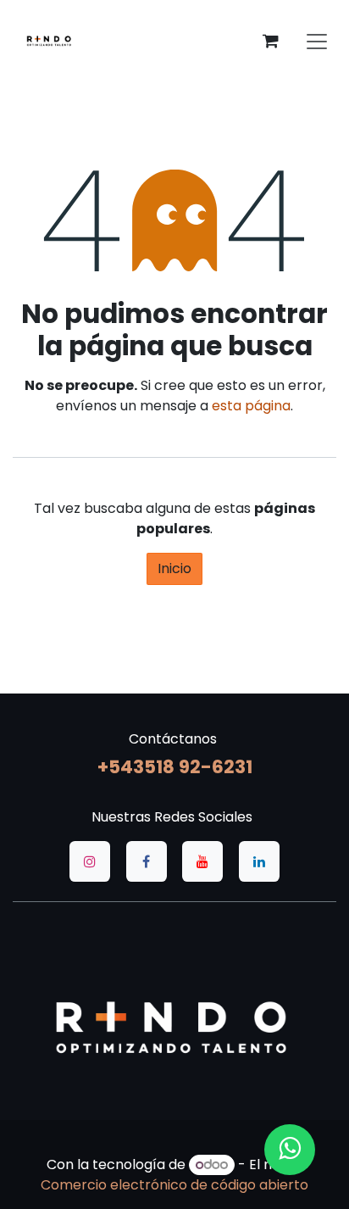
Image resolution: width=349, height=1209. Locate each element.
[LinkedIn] (259, 861)
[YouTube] (202, 861)
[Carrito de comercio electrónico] (270, 40)
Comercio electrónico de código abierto (174, 1185)
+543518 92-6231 (174, 767)
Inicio (174, 568)
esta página (251, 405)
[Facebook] (146, 861)
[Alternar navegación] (316, 40)
